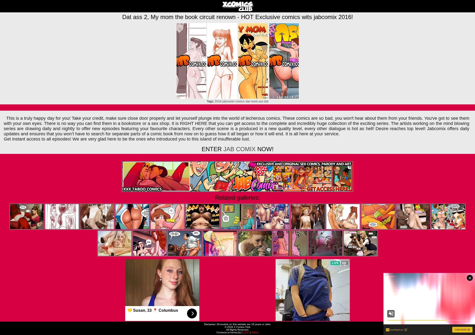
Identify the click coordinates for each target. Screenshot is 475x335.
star (247, 101)
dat (266, 101)
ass (261, 101)
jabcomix (228, 101)
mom (254, 101)
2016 (218, 101)
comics (240, 101)
